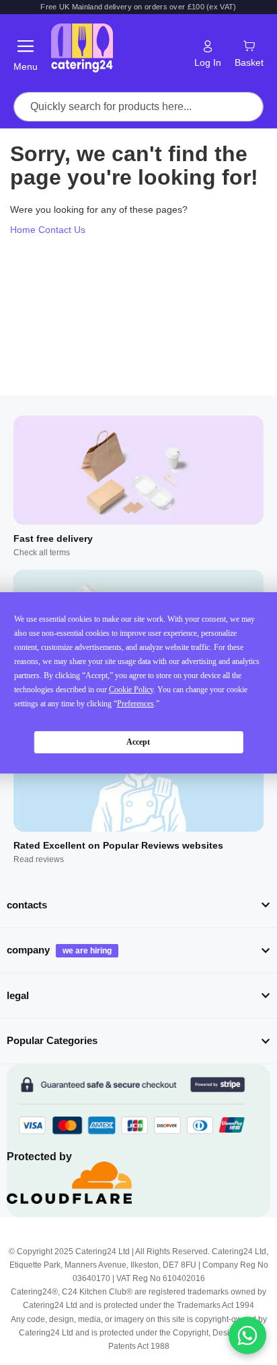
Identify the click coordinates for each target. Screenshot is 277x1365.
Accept (138, 742)
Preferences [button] (135, 703)
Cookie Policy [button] (131, 689)
